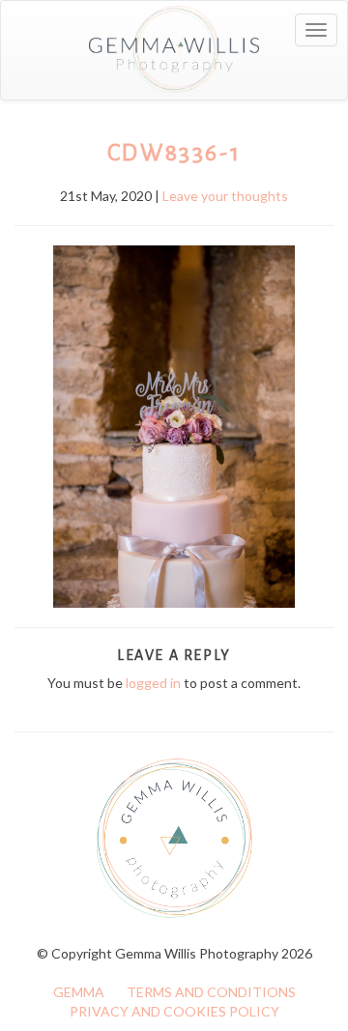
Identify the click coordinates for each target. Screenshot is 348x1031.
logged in (153, 682)
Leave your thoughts (225, 195)
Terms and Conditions (211, 992)
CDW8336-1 (174, 152)
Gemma (78, 992)
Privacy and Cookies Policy (174, 1011)
